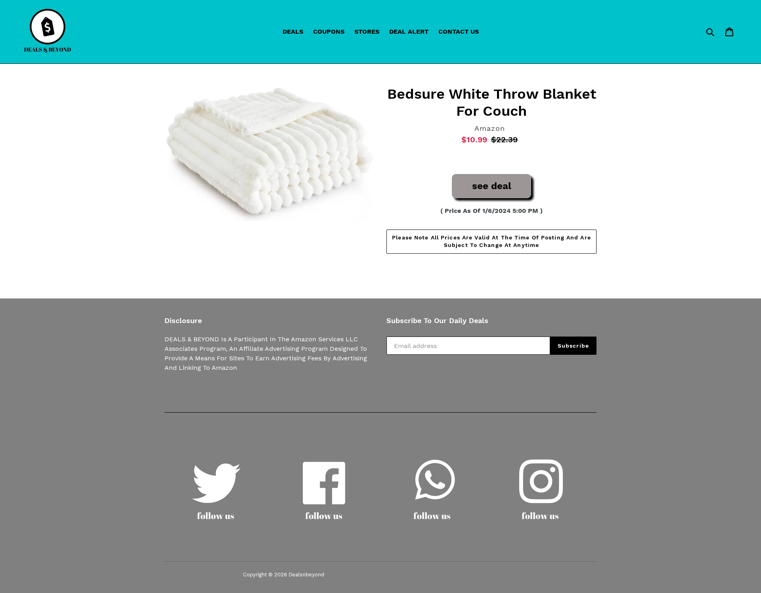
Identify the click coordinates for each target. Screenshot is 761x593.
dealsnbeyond (306, 575)
